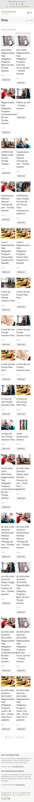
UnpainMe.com (8, 11)
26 (22, 737)
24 (16, 737)
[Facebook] (1, 799)
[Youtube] (22, 4)
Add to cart (6, 80)
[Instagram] (19, 4)
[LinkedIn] (13, 4)
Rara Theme (12, 795)
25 (19, 737)
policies (20, 785)
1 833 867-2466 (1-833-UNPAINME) (19, 7)
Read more (21, 83)
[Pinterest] (16, 4)
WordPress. (27, 795)
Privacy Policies (5, 797)
